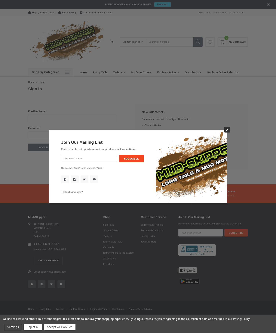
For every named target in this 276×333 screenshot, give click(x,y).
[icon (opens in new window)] (65, 179)
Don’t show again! (73, 192)
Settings (13, 327)
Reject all (33, 327)
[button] (227, 130)
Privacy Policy (241, 319)
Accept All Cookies (59, 327)
